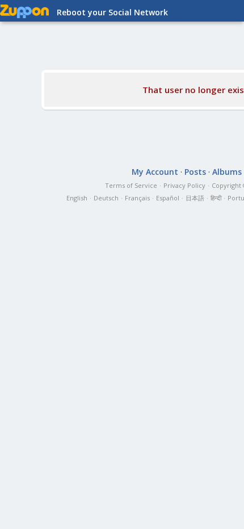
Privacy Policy (184, 185)
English (76, 198)
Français (137, 198)
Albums (227, 171)
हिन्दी (216, 198)
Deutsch (106, 198)
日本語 (195, 198)
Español (167, 198)
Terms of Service (131, 185)
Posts (195, 171)
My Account (155, 171)
